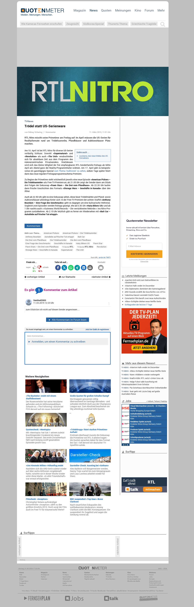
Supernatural (66, 250)
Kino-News (131, 575)
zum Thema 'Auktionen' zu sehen (70, 171)
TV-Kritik (109, 577)
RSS (20, 575)
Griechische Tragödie (144, 24)
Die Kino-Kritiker (132, 577)
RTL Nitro (85, 246)
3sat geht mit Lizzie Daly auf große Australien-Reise (141, 392)
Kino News (26, 591)
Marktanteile (88, 577)
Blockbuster (102, 591)
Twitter (21, 585)
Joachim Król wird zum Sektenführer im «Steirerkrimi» (142, 281)
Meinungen (123, 10)
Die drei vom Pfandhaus (80, 240)
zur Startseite (68, 276)
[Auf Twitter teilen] (64, 268)
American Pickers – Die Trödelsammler (80, 233)
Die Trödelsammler (58, 240)
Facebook (22, 583)
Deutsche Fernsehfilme (147, 591)
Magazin (80, 10)
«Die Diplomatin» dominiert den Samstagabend (145, 288)
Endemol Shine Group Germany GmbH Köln (145, 416)
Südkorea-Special (93, 24)
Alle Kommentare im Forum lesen (67, 319)
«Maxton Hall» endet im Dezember (139, 285)
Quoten (106, 10)
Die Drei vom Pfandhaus (35, 240)
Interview (44, 579)
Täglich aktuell (89, 579)
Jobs (151, 577)
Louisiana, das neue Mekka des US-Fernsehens (93, 157)
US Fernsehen (65, 591)
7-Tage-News (23, 581)
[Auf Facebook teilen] (58, 268)
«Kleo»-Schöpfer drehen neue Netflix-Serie (143, 301)
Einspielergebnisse (133, 579)
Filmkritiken (55, 591)
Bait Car (81, 236)
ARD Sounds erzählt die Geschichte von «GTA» (145, 292)
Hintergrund (45, 575)
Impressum (153, 587)
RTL (67, 246)
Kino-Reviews (110, 579)
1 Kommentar (50, 132)
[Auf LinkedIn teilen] (83, 268)
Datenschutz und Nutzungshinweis (155, 582)
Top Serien (159, 591)
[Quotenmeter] (42, 12)
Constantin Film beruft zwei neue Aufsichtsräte (145, 298)
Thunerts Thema (117, 24)
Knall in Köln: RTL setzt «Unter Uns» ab (142, 378)
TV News (74, 591)
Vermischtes (67, 577)
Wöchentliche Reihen (91, 575)
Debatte (108, 575)
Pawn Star (97, 243)
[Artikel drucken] (90, 268)
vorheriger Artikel (35, 276)
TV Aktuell (34, 591)
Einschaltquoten (83, 591)
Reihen (43, 577)
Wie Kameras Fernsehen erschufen (41, 24)
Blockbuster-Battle (133, 581)
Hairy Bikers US (83, 243)
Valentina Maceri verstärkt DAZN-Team (142, 295)
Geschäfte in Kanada (63, 243)
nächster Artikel (100, 276)
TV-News (66, 575)
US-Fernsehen (67, 585)
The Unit (80, 250)
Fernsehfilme (111, 591)
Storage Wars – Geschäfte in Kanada (41, 250)
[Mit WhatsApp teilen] (70, 268)
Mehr (161, 10)
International (67, 581)
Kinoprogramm (133, 591)
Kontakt (151, 579)
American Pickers (51, 233)
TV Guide (93, 591)
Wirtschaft (66, 579)
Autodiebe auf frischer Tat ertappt (59, 236)
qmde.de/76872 (104, 257)
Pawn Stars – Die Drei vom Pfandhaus (42, 246)
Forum (149, 10)
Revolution (101, 246)
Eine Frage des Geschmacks (37, 243)
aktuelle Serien (122, 591)
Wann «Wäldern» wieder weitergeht (141, 374)
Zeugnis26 (72, 24)
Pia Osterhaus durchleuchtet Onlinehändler (144, 387)
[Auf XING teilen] (77, 268)
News (94, 10)
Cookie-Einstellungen (156, 585)
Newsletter (22, 577)
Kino (138, 10)
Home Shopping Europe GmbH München (148, 408)
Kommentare (33, 225)
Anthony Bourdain (33, 236)
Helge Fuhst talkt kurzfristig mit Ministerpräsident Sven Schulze (139, 382)
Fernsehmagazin (44, 591)
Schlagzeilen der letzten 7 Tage (138, 304)
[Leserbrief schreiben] (101, 268)
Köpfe (65, 583)
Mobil (21, 579)
